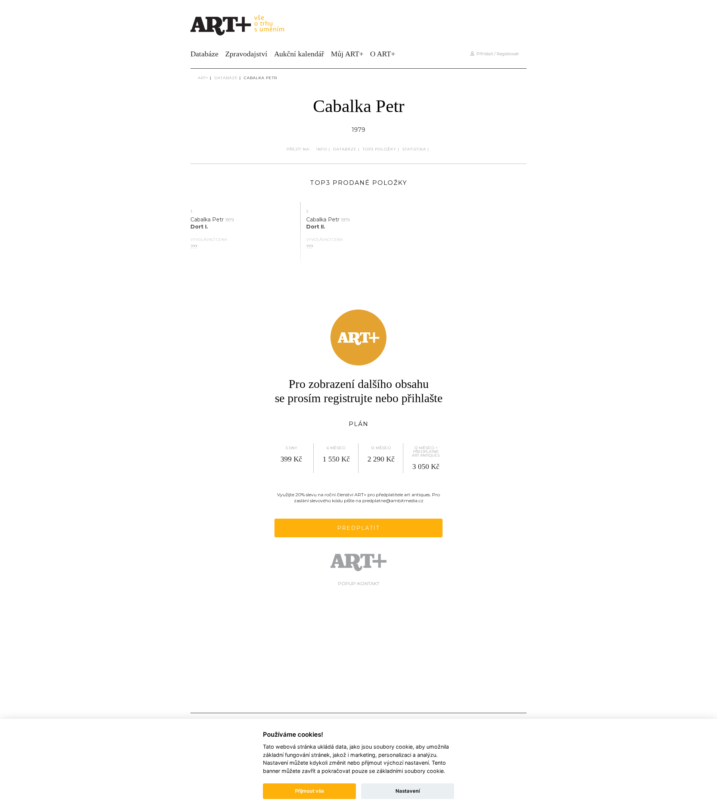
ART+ (203, 77)
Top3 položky (379, 149)
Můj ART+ (347, 54)
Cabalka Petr (260, 77)
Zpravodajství (246, 54)
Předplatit (358, 528)
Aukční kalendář (299, 54)
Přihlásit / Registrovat (496, 53)
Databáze (204, 54)
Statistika (414, 149)
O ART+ (382, 54)
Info (321, 149)
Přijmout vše (309, 791)
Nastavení (407, 791)
